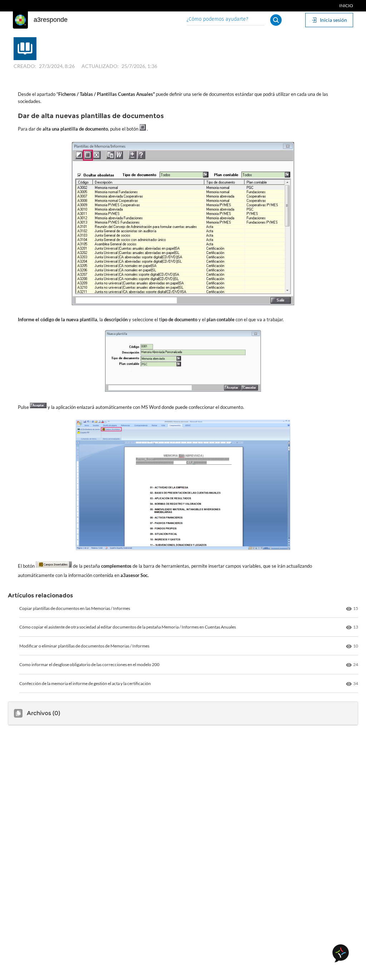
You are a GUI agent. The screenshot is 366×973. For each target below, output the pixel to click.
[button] (276, 20)
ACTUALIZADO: (100, 66)
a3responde (51, 19)
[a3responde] (20, 20)
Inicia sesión (333, 20)
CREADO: (25, 66)
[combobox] (225, 19)
